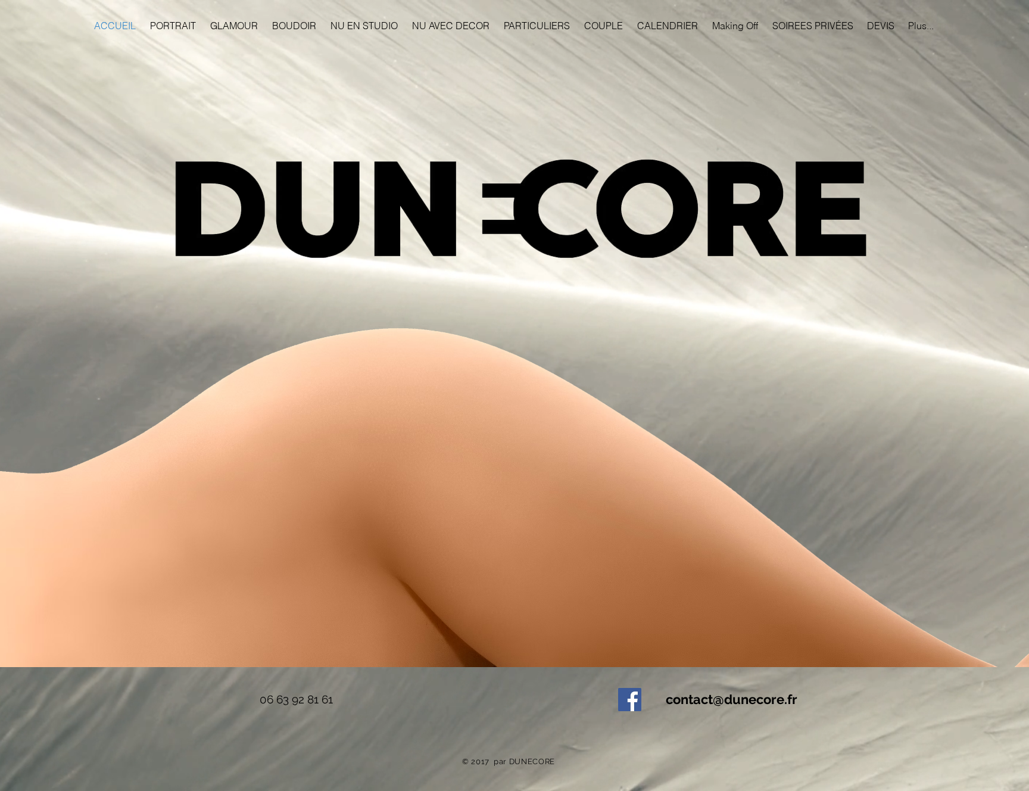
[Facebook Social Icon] (629, 699)
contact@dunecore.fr (731, 699)
